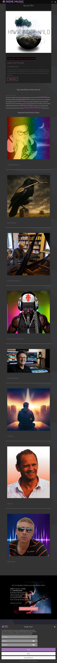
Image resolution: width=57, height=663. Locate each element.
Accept (28, 649)
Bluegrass (48, 99)
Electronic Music (26, 105)
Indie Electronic (40, 103)
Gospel (42, 105)
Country (39, 105)
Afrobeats (46, 105)
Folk (19, 105)
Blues (49, 97)
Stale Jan (10, 504)
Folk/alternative (9, 99)
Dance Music (44, 108)
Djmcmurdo (11, 562)
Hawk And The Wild (15, 63)
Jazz (31, 99)
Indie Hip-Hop (13, 103)
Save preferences (28, 657)
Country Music (35, 101)
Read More (12, 79)
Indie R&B (44, 101)
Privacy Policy (29, 661)
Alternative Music (32, 107)
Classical (40, 101)
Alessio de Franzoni (13, 281)
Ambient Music (14, 105)
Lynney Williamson (13, 165)
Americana (46, 103)
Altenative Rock (24, 99)
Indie (38, 97)
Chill (49, 103)
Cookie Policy (22, 661)
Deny (28, 653)
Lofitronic (10, 436)
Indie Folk (26, 58)
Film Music (14, 101)
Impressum (34, 661)
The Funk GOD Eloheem (15, 339)
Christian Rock (33, 97)
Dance (48, 108)
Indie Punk (19, 97)
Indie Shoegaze (9, 101)
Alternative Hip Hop (33, 103)
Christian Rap (8, 108)
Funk (16, 97)
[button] (55, 627)
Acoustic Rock (19, 58)
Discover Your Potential (28, 609)
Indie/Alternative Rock (26, 97)
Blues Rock (34, 99)
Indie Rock (43, 97)
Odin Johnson (11, 223)
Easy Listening (29, 101)
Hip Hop (15, 99)
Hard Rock (35, 105)
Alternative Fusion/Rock (10, 97)
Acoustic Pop (11, 58)
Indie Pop (32, 58)
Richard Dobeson (13, 378)
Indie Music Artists (13, 66)
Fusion (18, 108)
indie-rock (44, 99)
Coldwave (22, 108)
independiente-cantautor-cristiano (22, 103)
